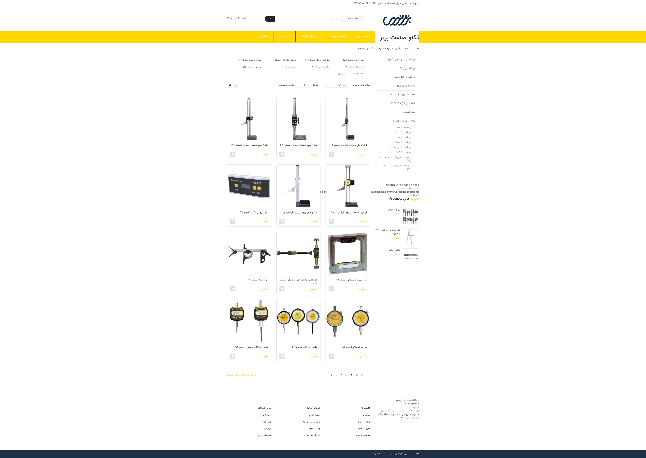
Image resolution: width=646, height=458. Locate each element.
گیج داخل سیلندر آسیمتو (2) (351, 74)
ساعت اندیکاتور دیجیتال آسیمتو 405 (251, 347)
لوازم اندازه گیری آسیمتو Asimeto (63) (395, 159)
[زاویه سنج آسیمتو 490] (249, 253)
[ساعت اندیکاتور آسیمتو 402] (298, 321)
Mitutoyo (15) (404, 128)
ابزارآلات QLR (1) (403, 152)
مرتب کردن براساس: (360, 85)
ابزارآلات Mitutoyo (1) (401, 147)
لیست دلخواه (314, 428)
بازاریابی (267, 428)
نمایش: (314, 85)
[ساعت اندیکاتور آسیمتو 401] (347, 321)
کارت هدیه (266, 422)
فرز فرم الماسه (394, 210)
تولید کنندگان (265, 415)
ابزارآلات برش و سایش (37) (401, 60)
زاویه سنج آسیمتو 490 (258, 280)
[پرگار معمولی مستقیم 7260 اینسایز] (411, 237)
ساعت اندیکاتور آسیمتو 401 (354, 347)
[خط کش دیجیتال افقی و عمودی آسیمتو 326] (298, 253)
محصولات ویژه (264, 435)
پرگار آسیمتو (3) (288, 67)
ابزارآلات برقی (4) (407, 68)
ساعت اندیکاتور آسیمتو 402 (304, 347)
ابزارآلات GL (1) (404, 137)
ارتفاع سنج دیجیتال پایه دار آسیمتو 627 (249, 145)
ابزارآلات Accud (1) (402, 132)
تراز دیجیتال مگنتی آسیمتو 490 (254, 213)
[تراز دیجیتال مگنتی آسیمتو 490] (249, 186)
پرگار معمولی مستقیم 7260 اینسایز (388, 231)
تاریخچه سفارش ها (311, 422)
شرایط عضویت (363, 428)
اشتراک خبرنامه (313, 435)
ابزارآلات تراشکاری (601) (403, 77)
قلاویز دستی (395, 250)
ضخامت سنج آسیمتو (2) (250, 60)
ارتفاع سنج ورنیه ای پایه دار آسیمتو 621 (298, 213)
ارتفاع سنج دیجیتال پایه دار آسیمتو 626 (298, 145)
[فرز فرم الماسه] (411, 217)
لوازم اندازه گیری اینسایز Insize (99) (397, 167)
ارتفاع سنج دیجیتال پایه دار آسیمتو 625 (348, 145)
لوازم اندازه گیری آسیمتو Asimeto (373, 49)
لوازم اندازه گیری (403, 49)
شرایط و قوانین (363, 435)
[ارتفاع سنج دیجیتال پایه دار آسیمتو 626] (298, 119)
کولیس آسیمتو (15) (252, 67)
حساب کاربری (314, 415)
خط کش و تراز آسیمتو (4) (317, 60)
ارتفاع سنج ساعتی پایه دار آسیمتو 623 (349, 213)
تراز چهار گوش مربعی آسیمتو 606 (351, 280)
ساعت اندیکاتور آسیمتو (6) (283, 60)
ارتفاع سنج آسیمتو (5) (354, 60)
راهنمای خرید (364, 422)
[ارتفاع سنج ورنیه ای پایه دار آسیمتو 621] (298, 186)
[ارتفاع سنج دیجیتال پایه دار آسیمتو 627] (249, 119)
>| (331, 375)
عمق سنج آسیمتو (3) (355, 67)
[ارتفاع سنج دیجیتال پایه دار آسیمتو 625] (347, 119)
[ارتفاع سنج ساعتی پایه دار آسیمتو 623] (347, 186)
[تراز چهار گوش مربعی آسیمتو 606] (347, 253)
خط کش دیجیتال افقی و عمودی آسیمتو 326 (298, 281)
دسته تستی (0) (408, 112)
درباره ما (366, 415)
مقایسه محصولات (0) (285, 85)
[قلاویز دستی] (411, 257)
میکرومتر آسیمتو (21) (320, 67)
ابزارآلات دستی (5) (406, 86)
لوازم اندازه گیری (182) (404, 121)
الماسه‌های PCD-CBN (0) (402, 95)
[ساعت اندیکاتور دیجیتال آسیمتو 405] (249, 321)
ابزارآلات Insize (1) (402, 142)
